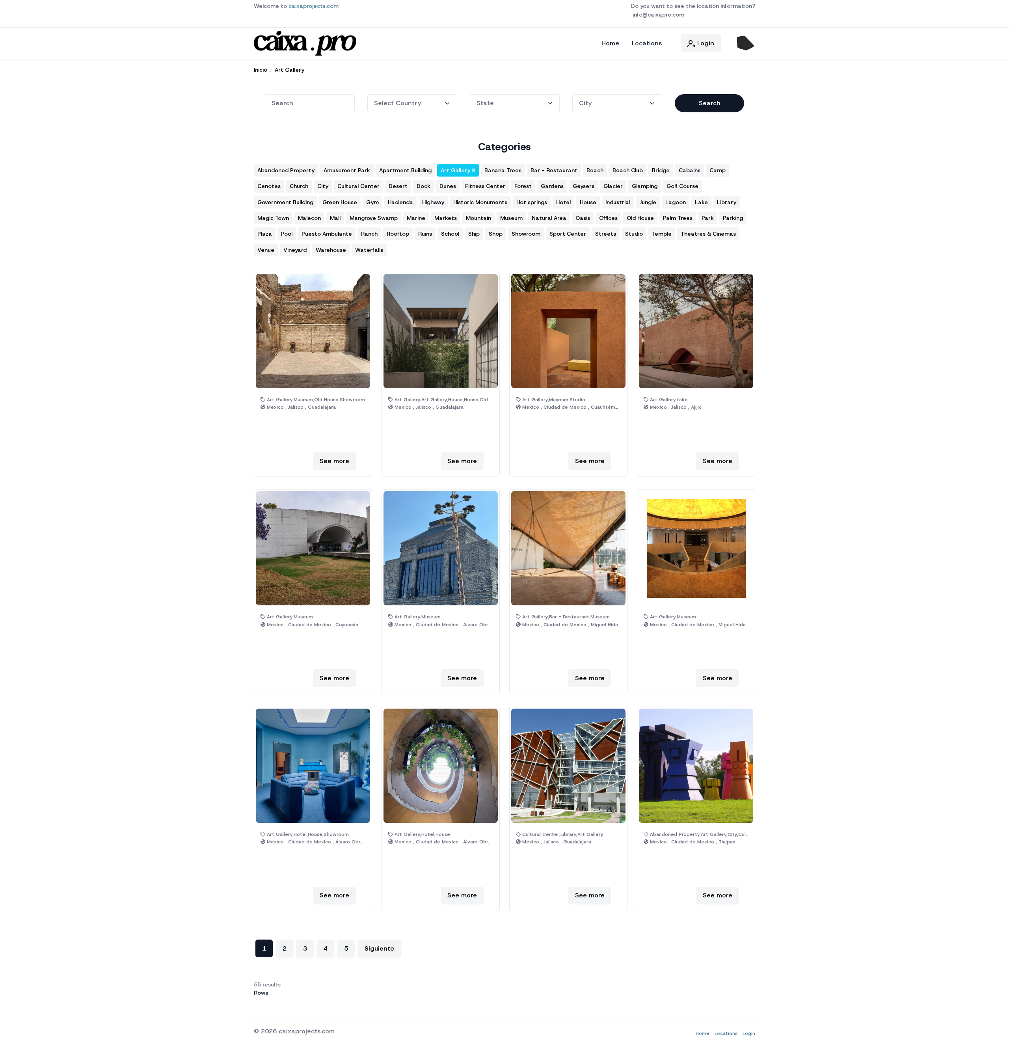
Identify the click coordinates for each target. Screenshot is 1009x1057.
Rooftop (398, 233)
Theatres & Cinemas (708, 233)
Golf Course (682, 186)
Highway (433, 202)
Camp (717, 170)
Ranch (369, 233)
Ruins (425, 233)
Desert (398, 186)
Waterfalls (369, 249)
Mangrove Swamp (374, 217)
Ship (474, 233)
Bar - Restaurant (554, 170)
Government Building (285, 202)
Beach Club (627, 170)
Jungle (647, 202)
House (588, 202)
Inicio (260, 69)
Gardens (552, 186)
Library (726, 202)
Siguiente (379, 948)
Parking (733, 217)
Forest (523, 186)
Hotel (563, 202)
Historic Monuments (480, 202)
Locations (647, 43)
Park (708, 217)
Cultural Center (358, 186)
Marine (416, 217)
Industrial (617, 202)
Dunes (447, 186)
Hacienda (400, 202)
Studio (634, 233)
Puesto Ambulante (327, 233)
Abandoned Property (286, 170)
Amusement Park (347, 170)
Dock (423, 186)
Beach (594, 170)
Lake (701, 202)
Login (704, 43)
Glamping (644, 186)
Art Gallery (289, 69)
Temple (662, 233)
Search (709, 103)
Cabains (689, 170)
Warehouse (331, 249)
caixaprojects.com (314, 5)
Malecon (309, 217)
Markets (445, 217)
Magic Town (273, 217)
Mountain (478, 217)
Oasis (582, 217)
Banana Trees (502, 170)
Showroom (526, 233)
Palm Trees (678, 217)
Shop (496, 233)
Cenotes (269, 186)
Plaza (264, 233)
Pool (286, 233)
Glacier (613, 186)
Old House (640, 217)
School (450, 233)
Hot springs (531, 202)
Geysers (583, 186)
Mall (335, 217)
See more (334, 461)
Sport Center (567, 233)
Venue (265, 249)
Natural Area (549, 217)
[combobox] (310, 103)
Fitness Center (485, 186)
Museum (511, 217)
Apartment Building (405, 170)
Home (610, 43)
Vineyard (295, 249)
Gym (372, 202)
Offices (608, 217)
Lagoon (675, 202)
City (322, 186)
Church (299, 186)
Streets (605, 233)
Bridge (661, 170)
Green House (339, 202)
